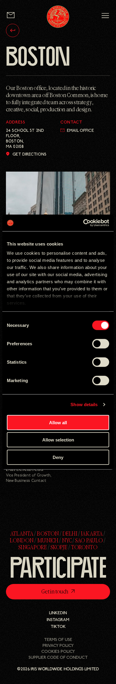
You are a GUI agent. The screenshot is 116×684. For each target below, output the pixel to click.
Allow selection (58, 439)
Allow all (58, 422)
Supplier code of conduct (58, 658)
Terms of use (58, 640)
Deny (58, 457)
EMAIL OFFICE (80, 131)
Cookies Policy (58, 652)
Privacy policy (58, 646)
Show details (84, 404)
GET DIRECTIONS (29, 154)
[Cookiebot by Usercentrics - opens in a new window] (83, 223)
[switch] (100, 343)
